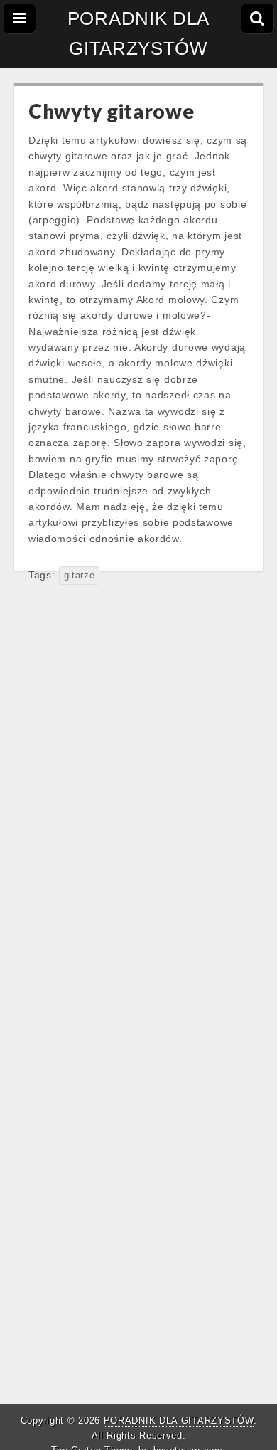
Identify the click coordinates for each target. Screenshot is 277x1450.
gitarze (79, 576)
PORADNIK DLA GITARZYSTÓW (138, 33)
